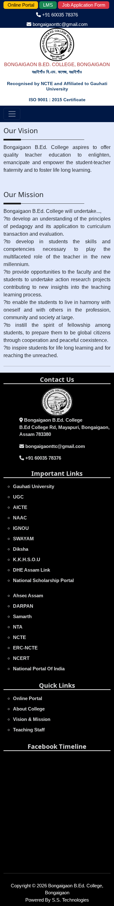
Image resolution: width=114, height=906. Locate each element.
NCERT (21, 658)
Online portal (27, 698)
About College (29, 708)
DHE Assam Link (31, 570)
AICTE (20, 507)
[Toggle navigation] (11, 114)
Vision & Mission (31, 719)
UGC (18, 497)
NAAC (20, 517)
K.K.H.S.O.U (26, 559)
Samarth (22, 616)
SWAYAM (23, 538)
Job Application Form (83, 5)
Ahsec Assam (28, 595)
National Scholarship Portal (43, 580)
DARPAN (23, 606)
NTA (17, 627)
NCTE (19, 637)
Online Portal (21, 5)
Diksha (20, 549)
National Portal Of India (39, 668)
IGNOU (21, 528)
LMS (48, 5)
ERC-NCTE (25, 647)
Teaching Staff (29, 729)
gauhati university (33, 486)
